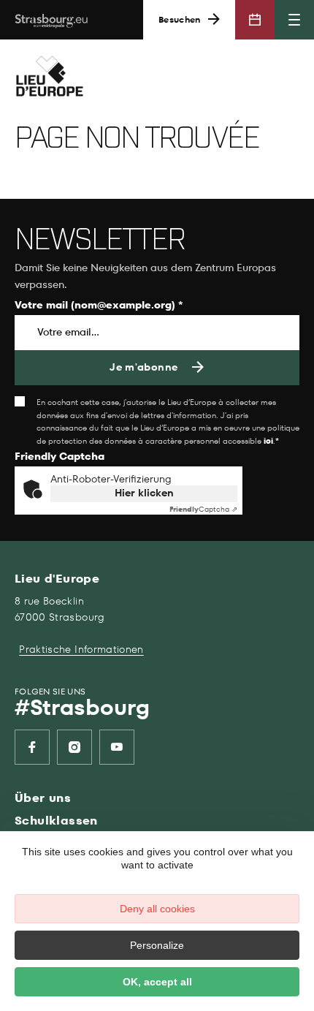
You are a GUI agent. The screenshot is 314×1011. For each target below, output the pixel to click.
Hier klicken (144, 493)
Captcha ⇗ (203, 509)
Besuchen (179, 20)
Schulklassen (56, 821)
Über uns (43, 798)
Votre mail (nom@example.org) (99, 305)
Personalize (157, 945)
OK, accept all (157, 982)
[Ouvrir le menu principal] (294, 19)
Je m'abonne (143, 367)
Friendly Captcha (59, 457)
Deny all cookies (157, 909)
